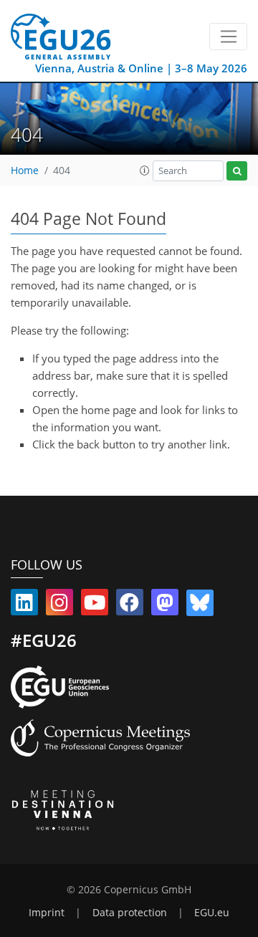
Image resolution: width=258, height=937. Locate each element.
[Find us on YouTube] (94, 605)
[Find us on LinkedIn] (24, 605)
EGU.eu (211, 912)
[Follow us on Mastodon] (164, 605)
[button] (145, 170)
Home (25, 170)
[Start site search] (236, 171)
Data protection (129, 912)
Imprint (46, 912)
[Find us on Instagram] (59, 605)
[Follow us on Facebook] (129, 605)
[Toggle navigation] (228, 36)
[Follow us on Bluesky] (200, 605)
